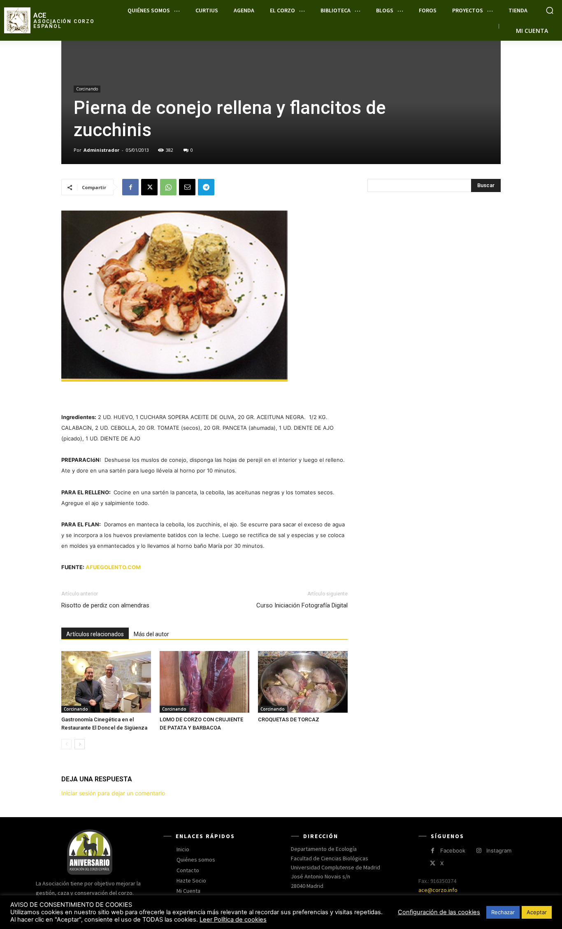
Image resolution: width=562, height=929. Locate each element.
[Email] (187, 187)
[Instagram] (479, 851)
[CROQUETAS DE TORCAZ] (303, 682)
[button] (550, 10)
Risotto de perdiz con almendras (105, 605)
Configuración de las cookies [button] (439, 912)
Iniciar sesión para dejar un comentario (113, 793)
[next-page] (79, 744)
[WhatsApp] (168, 187)
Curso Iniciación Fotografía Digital (302, 605)
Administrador (101, 150)
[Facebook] (130, 187)
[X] (149, 187)
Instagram (498, 850)
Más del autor (151, 634)
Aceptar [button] (537, 912)
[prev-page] (66, 744)
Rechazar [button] (503, 912)
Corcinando (87, 89)
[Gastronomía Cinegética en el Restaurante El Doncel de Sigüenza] (106, 682)
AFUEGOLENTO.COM (113, 567)
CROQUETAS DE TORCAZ (288, 719)
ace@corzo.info (437, 890)
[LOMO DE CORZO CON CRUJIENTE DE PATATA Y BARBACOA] (204, 682)
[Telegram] (206, 187)
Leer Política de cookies (233, 919)
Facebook (452, 850)
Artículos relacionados (95, 634)
